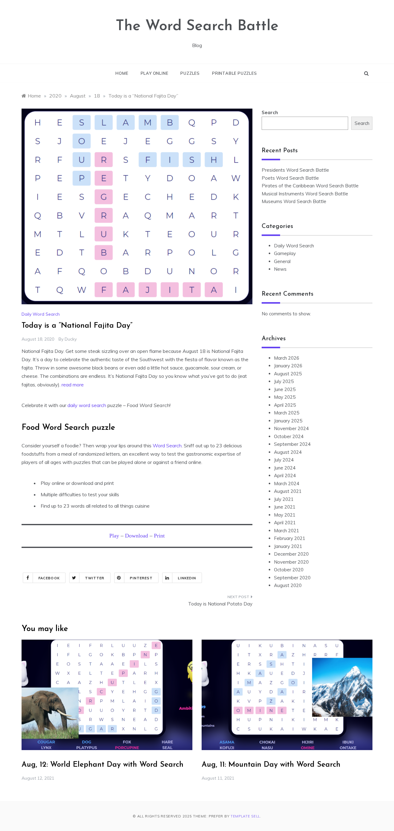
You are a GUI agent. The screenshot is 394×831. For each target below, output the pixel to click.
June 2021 (285, 507)
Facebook (49, 578)
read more (73, 385)
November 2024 (291, 428)
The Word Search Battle (197, 26)
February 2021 (289, 538)
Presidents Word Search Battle (295, 170)
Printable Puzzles (234, 73)
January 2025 (288, 421)
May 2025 (285, 397)
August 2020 (288, 585)
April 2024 (285, 475)
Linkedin (187, 578)
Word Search (167, 445)
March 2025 (286, 413)
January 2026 (288, 366)
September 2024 (292, 444)
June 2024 (285, 468)
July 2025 (284, 381)
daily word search (86, 405)
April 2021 (285, 522)
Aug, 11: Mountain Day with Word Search (271, 765)
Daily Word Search (41, 314)
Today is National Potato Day (220, 604)
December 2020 (291, 554)
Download (137, 536)
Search (270, 112)
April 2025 (285, 405)
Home (121, 73)
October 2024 (289, 436)
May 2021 (285, 515)
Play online (154, 73)
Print (159, 536)
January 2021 (288, 546)
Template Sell (245, 816)
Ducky (71, 339)
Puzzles (190, 73)
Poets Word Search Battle (290, 178)
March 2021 (286, 530)
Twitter (95, 578)
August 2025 (288, 374)
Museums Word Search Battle (294, 201)
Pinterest (141, 578)
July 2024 (284, 460)
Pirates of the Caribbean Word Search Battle (310, 186)
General (282, 261)
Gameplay (285, 253)
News (280, 269)
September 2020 (292, 578)
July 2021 (284, 499)
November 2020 (291, 562)
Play (114, 536)
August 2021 (288, 491)
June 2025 (285, 389)
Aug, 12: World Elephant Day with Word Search (102, 765)
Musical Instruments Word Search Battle (305, 194)
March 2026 (286, 358)
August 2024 (288, 452)
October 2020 (289, 570)
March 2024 (286, 483)
